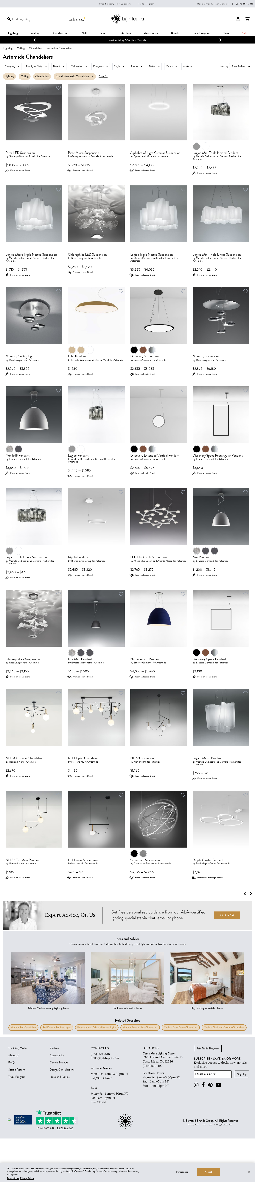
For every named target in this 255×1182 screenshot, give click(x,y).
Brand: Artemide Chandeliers (72, 76)
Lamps (103, 33)
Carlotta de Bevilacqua (145, 863)
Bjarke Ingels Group (144, 156)
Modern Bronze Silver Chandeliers (140, 1027)
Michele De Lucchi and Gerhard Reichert (217, 156)
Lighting (13, 33)
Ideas (226, 33)
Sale (244, 33)
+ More (187, 66)
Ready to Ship (34, 66)
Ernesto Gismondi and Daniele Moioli (90, 360)
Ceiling (35, 33)
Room (134, 66)
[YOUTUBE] (218, 1085)
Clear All (103, 76)
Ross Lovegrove (79, 258)
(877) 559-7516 (245, 3)
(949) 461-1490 (153, 1066)
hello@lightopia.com (105, 1058)
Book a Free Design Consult (212, 3)
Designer (98, 66)
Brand (56, 66)
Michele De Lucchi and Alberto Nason (153, 561)
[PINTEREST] (210, 1085)
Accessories (151, 33)
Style (117, 66)
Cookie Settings (59, 1062)
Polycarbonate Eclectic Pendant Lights (96, 1027)
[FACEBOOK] (203, 1085)
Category (9, 66)
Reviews (54, 1048)
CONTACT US (100, 1048)
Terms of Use (207, 1124)
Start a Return (16, 1069)
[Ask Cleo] (77, 19)
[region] (127, 1172)
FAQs (11, 1062)
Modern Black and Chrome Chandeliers (224, 1027)
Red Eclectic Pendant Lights (57, 1027)
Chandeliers (36, 48)
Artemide (45, 156)
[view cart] (247, 19)
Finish (151, 66)
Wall (84, 33)
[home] (127, 23)
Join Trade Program (208, 1048)
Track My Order (17, 1048)
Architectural (60, 33)
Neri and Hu (15, 762)
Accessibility (57, 1055)
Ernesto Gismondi (143, 360)
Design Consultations (62, 1069)
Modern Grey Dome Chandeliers (181, 1027)
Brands (175, 33)
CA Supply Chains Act (223, 1124)
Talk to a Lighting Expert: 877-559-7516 (127, 40)
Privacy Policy (193, 1124)
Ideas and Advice (60, 1076)
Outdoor (126, 33)
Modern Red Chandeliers (23, 1027)
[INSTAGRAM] (196, 1085)
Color (169, 66)
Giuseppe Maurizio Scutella (23, 156)
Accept (208, 1172)
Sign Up (242, 1074)
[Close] (249, 1171)
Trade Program (146, 3)
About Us (14, 1055)
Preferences (182, 1172)
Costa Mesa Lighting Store (159, 1053)
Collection (77, 66)
